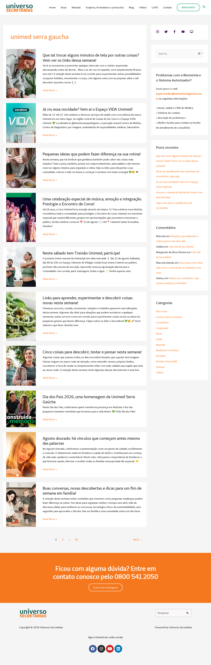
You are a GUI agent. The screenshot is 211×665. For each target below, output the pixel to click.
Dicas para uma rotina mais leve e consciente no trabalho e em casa (179, 267)
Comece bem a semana (169, 316)
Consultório (162, 322)
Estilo (159, 339)
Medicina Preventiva (167, 350)
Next (138, 539)
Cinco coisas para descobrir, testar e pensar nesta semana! (92, 351)
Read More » (50, 90)
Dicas (64, 7)
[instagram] (160, 31)
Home (52, 7)
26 (76, 539)
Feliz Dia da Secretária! (181, 246)
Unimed (160, 367)
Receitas (160, 355)
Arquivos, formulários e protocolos (105, 7)
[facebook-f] (177, 31)
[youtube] (185, 31)
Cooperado (162, 328)
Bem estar (161, 311)
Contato (167, 7)
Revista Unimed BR (166, 361)
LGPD (155, 7)
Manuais (76, 7)
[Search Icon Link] (204, 7)
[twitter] (168, 31)
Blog (131, 7)
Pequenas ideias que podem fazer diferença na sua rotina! (91, 154)
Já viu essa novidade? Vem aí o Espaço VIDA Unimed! (87, 109)
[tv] (192, 31)
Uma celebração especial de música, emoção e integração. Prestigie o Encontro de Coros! (92, 202)
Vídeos (143, 7)
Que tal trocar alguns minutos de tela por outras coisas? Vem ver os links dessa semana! (91, 58)
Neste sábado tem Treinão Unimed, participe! (81, 253)
